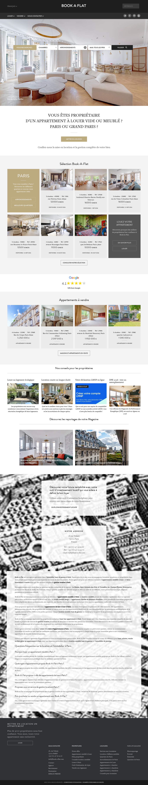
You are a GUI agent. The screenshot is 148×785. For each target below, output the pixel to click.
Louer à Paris (76, 762)
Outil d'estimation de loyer (81, 765)
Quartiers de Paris (106, 757)
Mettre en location (74, 139)
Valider (120, 47)
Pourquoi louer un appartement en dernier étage (98, 463)
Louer (10, 16)
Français (11, 6)
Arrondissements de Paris (109, 759)
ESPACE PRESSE (54, 774)
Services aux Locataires (108, 751)
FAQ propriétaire (78, 757)
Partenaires (52, 771)
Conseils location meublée (81, 759)
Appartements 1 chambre (108, 765)
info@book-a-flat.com (56, 759)
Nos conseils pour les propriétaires (74, 368)
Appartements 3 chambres (109, 770)
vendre (20, 16)
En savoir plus (124, 243)
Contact (51, 763)
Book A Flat (74, 7)
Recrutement (52, 768)
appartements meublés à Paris (68, 597)
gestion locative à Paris (62, 582)
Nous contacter (35, 16)
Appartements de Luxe (108, 762)
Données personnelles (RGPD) (93, 782)
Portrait (130, 754)
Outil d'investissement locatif (64, 507)
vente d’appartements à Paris (58, 629)
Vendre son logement (79, 768)
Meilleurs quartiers (23, 205)
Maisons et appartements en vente (74, 353)
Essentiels (130, 757)
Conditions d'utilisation (72, 782)
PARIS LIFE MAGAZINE (134, 746)
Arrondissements (67, 47)
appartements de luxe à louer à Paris (58, 607)
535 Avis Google (74, 288)
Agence (51, 765)
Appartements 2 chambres (109, 768)
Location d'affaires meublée (109, 754)
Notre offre (76, 751)
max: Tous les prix (97, 47)
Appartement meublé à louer (82, 754)
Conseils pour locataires (108, 773)
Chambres (43, 47)
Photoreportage (132, 751)
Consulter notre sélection (74, 263)
